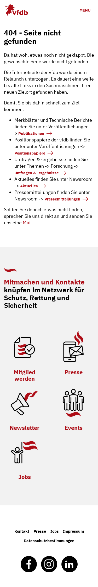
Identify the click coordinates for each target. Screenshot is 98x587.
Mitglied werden (24, 375)
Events (74, 427)
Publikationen (31, 133)
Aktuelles (29, 185)
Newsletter (24, 427)
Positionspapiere (29, 153)
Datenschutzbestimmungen (49, 540)
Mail (27, 223)
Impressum (73, 531)
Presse (74, 372)
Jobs (24, 476)
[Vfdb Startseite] (16, 10)
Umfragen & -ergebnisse (36, 172)
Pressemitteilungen (62, 199)
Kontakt (21, 531)
